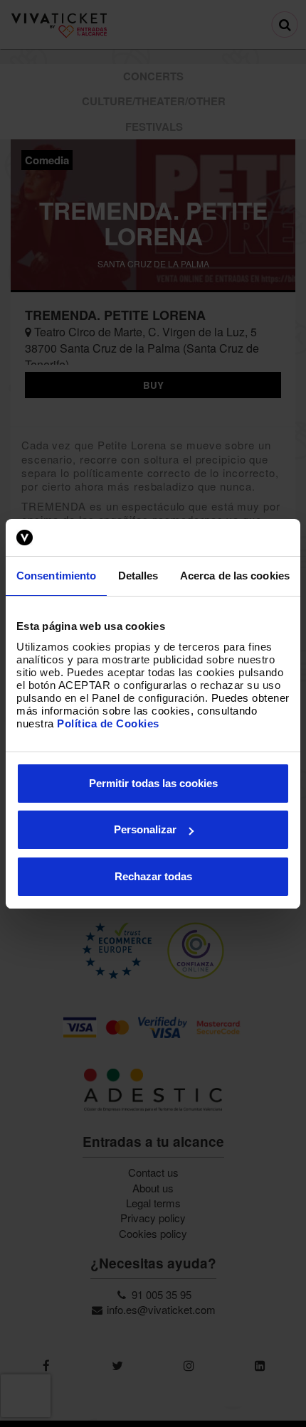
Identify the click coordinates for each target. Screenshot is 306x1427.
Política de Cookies (108, 723)
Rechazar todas (153, 876)
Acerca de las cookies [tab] (235, 576)
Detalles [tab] (138, 576)
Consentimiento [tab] (56, 576)
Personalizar (145, 829)
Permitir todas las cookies (153, 783)
